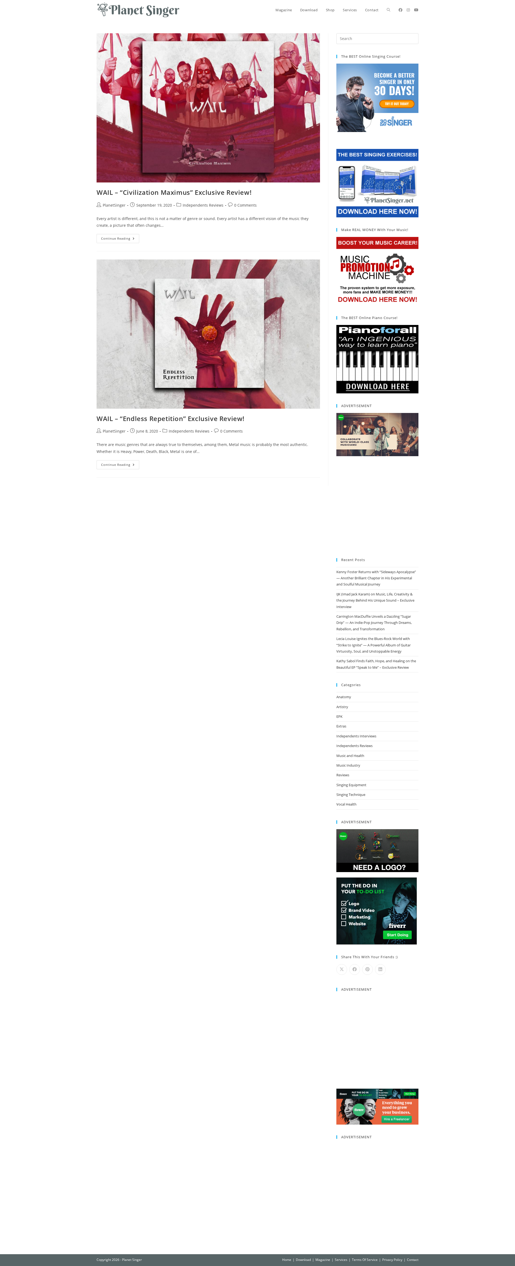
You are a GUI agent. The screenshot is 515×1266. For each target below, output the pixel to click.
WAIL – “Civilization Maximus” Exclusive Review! (174, 192)
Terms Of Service (365, 1259)
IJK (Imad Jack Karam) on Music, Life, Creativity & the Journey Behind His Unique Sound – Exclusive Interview (375, 600)
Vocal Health (346, 804)
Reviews (342, 775)
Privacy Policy (392, 1259)
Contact (412, 1259)
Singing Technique (350, 794)
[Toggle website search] (388, 10)
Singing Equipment (351, 784)
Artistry (342, 706)
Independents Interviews (356, 736)
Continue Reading (120, 237)
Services (341, 1259)
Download (303, 1259)
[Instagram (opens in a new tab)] (408, 10)
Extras (341, 726)
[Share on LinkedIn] (380, 969)
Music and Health (350, 755)
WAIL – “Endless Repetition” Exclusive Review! (171, 418)
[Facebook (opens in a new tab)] (400, 10)
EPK (339, 716)
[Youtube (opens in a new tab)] (416, 10)
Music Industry (348, 765)
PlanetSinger (114, 205)
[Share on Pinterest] (367, 969)
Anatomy (343, 696)
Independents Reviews (203, 205)
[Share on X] (341, 969)
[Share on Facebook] (354, 969)
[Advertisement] (377, 507)
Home (286, 1259)
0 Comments (245, 205)
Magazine (322, 1259)
